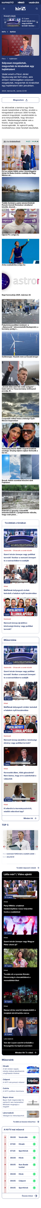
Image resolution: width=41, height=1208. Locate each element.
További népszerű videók (26, 868)
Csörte (6, 1088)
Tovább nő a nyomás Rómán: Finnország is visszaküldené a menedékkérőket (17, 977)
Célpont (6, 1079)
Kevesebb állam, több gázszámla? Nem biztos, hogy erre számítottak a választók (20, 775)
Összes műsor (27, 1196)
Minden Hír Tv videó (24, 1052)
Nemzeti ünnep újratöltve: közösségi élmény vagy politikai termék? (18, 626)
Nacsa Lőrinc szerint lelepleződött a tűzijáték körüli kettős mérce (20, 1011)
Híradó (6, 1066)
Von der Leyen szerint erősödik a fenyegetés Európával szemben (18, 1044)
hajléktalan (13, 59)
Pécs (3, 59)
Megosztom (18, 100)
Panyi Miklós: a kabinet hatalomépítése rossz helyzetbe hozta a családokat (18, 908)
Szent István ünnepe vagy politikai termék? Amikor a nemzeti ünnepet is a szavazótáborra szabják (30, 27)
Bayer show (8, 1097)
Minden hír (28, 818)
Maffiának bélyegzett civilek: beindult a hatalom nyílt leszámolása (20, 592)
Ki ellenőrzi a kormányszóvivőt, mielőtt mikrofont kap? (18, 810)
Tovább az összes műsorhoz (24, 1122)
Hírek (6, 586)
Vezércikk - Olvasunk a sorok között (18, 550)
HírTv (4, 32)
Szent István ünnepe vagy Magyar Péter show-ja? (19, 943)
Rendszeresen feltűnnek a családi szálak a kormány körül (19, 855)
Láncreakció (8, 1039)
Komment (7, 619)
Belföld (13, 32)
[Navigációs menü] (4, 8)
